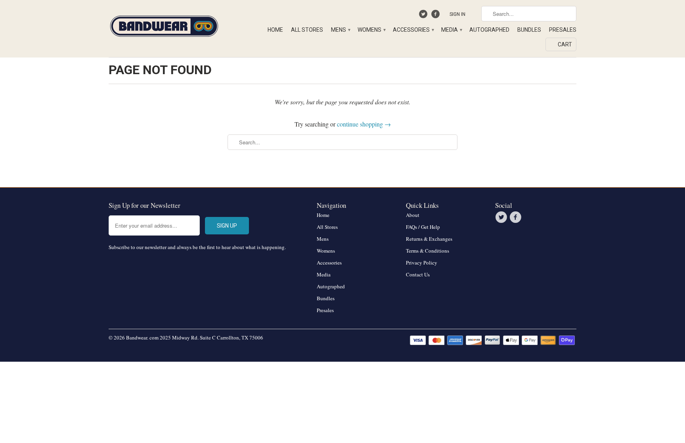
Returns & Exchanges (429, 238)
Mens (340, 30)
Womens (371, 30)
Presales (562, 30)
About (412, 215)
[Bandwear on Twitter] (424, 16)
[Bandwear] (164, 24)
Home (275, 30)
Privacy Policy (421, 262)
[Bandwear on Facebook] (436, 16)
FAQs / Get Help (423, 226)
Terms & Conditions (427, 250)
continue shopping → (364, 124)
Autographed (489, 30)
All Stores (307, 30)
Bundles (529, 30)
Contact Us (418, 274)
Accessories (413, 30)
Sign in (457, 14)
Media (451, 30)
